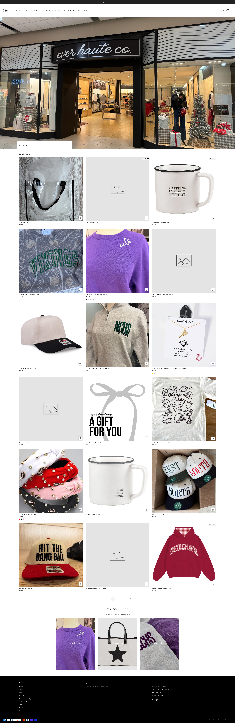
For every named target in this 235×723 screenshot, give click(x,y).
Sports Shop (37, 10)
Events (78, 10)
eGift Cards (71, 10)
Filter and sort (26, 154)
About (21, 10)
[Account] (223, 10)
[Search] (231, 10)
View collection (75, 651)
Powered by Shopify (214, 720)
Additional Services (60, 10)
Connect (85, 10)
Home (15, 10)
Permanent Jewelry (48, 10)
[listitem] (117, 2)
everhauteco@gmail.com (159, 687)
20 (131, 599)
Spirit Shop (28, 10)
